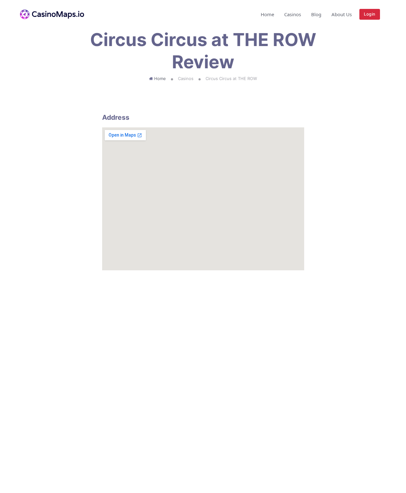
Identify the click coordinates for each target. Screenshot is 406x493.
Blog (316, 14)
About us (341, 14)
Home (267, 14)
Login (370, 14)
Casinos (292, 14)
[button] (384, 14)
